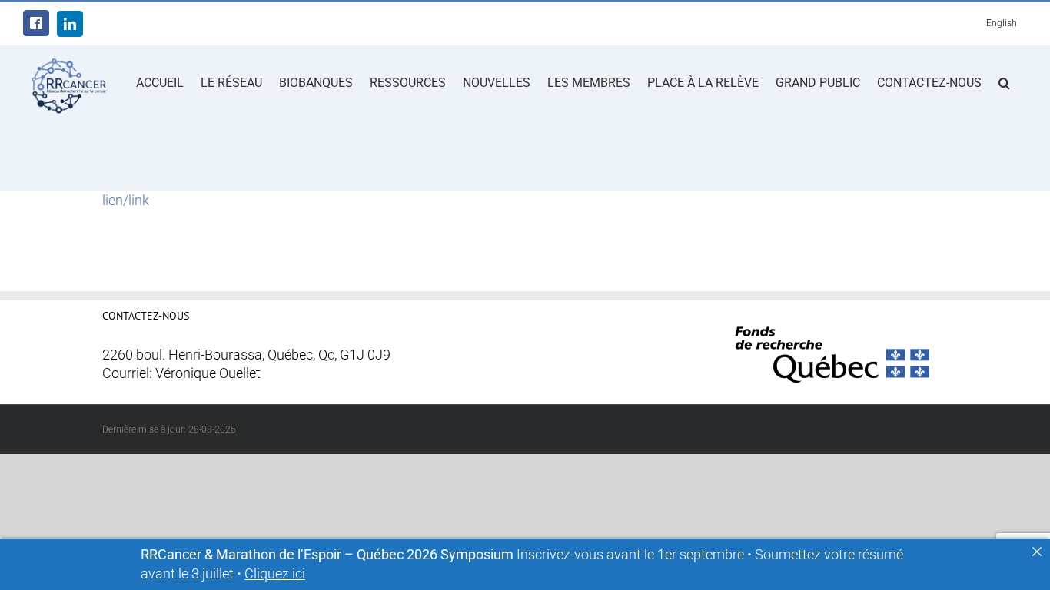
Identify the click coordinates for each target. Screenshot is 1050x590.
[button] (1004, 81)
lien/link (125, 200)
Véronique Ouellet (208, 373)
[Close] (1037, 552)
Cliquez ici (274, 574)
